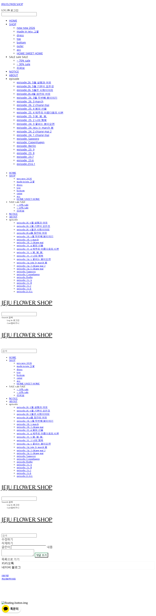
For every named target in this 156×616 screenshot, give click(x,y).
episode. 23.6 (25, 160)
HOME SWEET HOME (30, 53)
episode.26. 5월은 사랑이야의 (35, 90)
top (19, 39)
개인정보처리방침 (9, 578)
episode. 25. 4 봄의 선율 (32, 108)
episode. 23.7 (25, 157)
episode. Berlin (26, 146)
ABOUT (13, 75)
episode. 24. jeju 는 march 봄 (35, 127)
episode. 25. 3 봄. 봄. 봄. (32, 116)
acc (19, 50)
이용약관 (5, 575)
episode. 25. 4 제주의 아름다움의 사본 (40, 112)
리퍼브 (21, 68)
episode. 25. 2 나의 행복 (32, 120)
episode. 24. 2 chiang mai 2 (34, 131)
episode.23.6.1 (26, 164)
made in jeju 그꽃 (28, 31)
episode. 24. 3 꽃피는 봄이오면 (36, 124)
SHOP (12, 24)
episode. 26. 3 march (30, 101)
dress (20, 35)
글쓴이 (6, 547)
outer (20, 46)
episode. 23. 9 (25, 149)
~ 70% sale (23, 60)
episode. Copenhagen (31, 142)
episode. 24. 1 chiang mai (33, 135)
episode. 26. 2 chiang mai (33, 105)
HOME (13, 20)
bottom (21, 42)
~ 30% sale (23, 64)
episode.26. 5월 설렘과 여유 (34, 82)
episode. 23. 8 (25, 153)
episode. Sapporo (28, 138)
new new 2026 (26, 28)
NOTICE (14, 71)
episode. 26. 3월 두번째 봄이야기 (37, 97)
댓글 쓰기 (41, 555)
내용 (50, 547)
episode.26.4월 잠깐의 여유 (33, 94)
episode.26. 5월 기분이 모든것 (35, 86)
